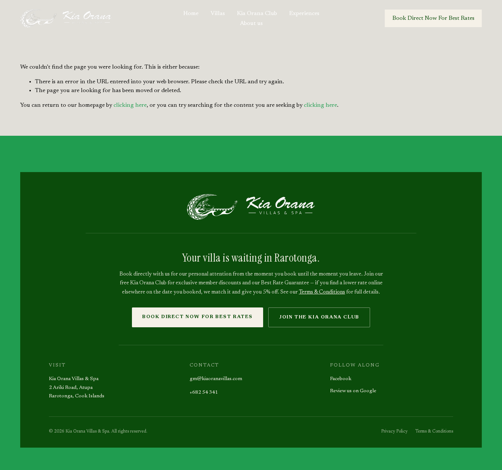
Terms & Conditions (322, 292)
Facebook (340, 379)
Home (190, 14)
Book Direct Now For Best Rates (433, 18)
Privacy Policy (394, 431)
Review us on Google (353, 391)
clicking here (130, 105)
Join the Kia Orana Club (319, 317)
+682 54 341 (204, 392)
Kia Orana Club (257, 14)
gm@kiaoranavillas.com (216, 379)
